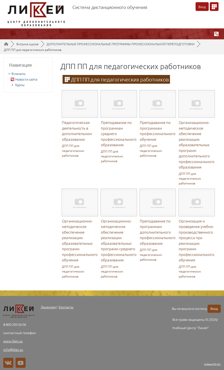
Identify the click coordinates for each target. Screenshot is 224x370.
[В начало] (18, 311)
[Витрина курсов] (214, 6)
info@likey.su (13, 349)
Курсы (19, 84)
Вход (202, 6)
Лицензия (48, 307)
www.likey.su (13, 341)
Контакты (66, 307)
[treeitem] (28, 73)
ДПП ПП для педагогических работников (32, 49)
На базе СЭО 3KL (212, 364)
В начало (18, 73)
